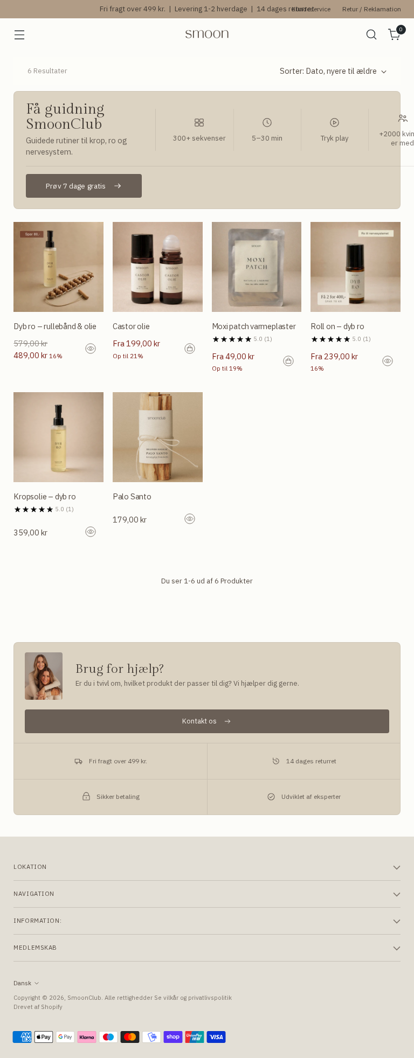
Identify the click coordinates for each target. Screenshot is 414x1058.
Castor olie (131, 326)
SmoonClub (84, 997)
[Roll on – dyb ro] (355, 267)
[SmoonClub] (207, 34)
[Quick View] (92, 350)
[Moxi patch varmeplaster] (257, 267)
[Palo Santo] (158, 437)
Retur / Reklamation (371, 9)
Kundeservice (311, 9)
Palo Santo (132, 496)
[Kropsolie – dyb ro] (58, 437)
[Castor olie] (158, 267)
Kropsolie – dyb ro (44, 496)
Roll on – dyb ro (337, 326)
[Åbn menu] (19, 35)
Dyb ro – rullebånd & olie (54, 326)
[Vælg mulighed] (191, 350)
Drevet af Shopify (38, 1007)
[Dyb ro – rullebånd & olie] (58, 267)
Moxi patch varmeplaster (254, 326)
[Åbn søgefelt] (372, 35)
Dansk (22, 983)
